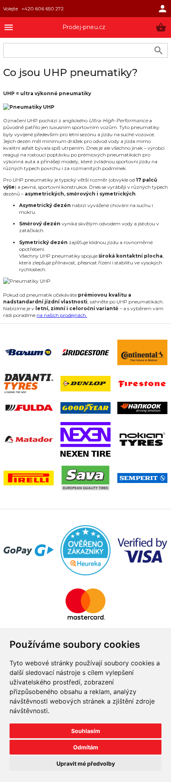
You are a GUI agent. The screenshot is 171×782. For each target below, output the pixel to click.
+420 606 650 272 (42, 9)
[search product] (158, 50)
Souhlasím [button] (85, 730)
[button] (160, 27)
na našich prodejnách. (62, 315)
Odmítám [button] (85, 747)
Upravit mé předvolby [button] (85, 763)
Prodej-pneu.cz (84, 27)
